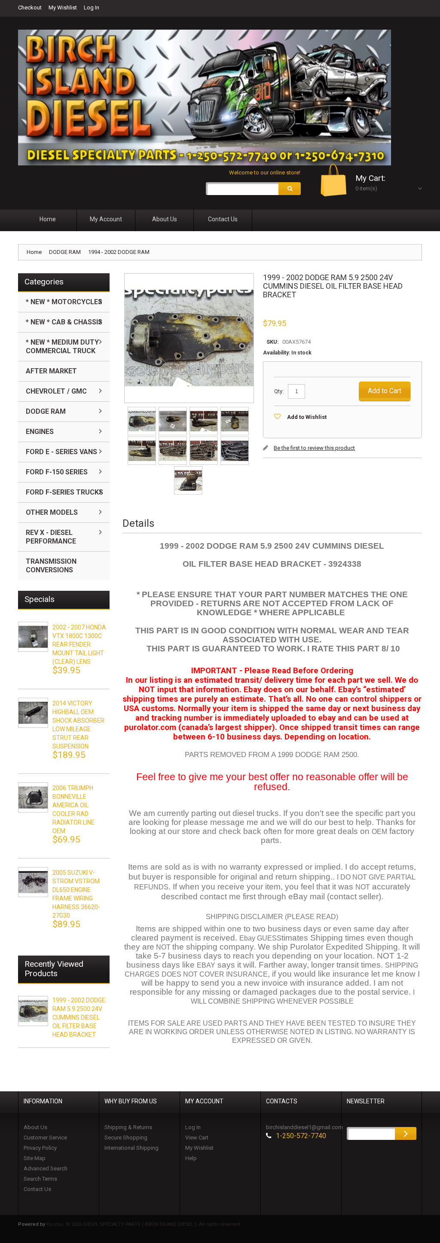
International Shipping (131, 1148)
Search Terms (40, 1179)
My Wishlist (63, 7)
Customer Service (45, 1137)
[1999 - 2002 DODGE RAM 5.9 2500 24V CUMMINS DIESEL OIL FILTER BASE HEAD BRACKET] (142, 409)
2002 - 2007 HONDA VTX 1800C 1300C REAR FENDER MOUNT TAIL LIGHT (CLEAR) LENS (79, 644)
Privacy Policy (40, 1148)
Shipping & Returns (128, 1127)
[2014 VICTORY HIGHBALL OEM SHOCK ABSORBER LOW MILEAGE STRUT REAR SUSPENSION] (33, 713)
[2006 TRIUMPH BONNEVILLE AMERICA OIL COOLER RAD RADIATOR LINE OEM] (33, 797)
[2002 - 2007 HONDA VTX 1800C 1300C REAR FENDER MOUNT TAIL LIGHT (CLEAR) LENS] (33, 637)
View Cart (196, 1137)
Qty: (279, 391)
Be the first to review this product (314, 448)
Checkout (30, 7)
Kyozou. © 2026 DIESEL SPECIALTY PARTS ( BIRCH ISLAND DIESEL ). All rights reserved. (143, 1224)
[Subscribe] (405, 1133)
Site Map (35, 1158)
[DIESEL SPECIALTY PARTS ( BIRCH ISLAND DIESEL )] (204, 97)
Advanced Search (45, 1168)
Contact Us (37, 1189)
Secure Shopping (125, 1137)
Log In (91, 7)
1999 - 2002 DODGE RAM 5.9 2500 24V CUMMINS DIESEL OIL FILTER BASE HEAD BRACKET (78, 1017)
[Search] (289, 188)
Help (191, 1158)
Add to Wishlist (307, 417)
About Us (35, 1127)
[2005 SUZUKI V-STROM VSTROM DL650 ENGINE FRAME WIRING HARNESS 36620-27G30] (33, 882)
